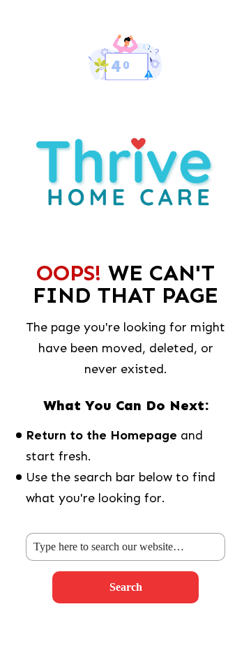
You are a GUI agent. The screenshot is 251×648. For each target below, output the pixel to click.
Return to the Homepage (101, 435)
